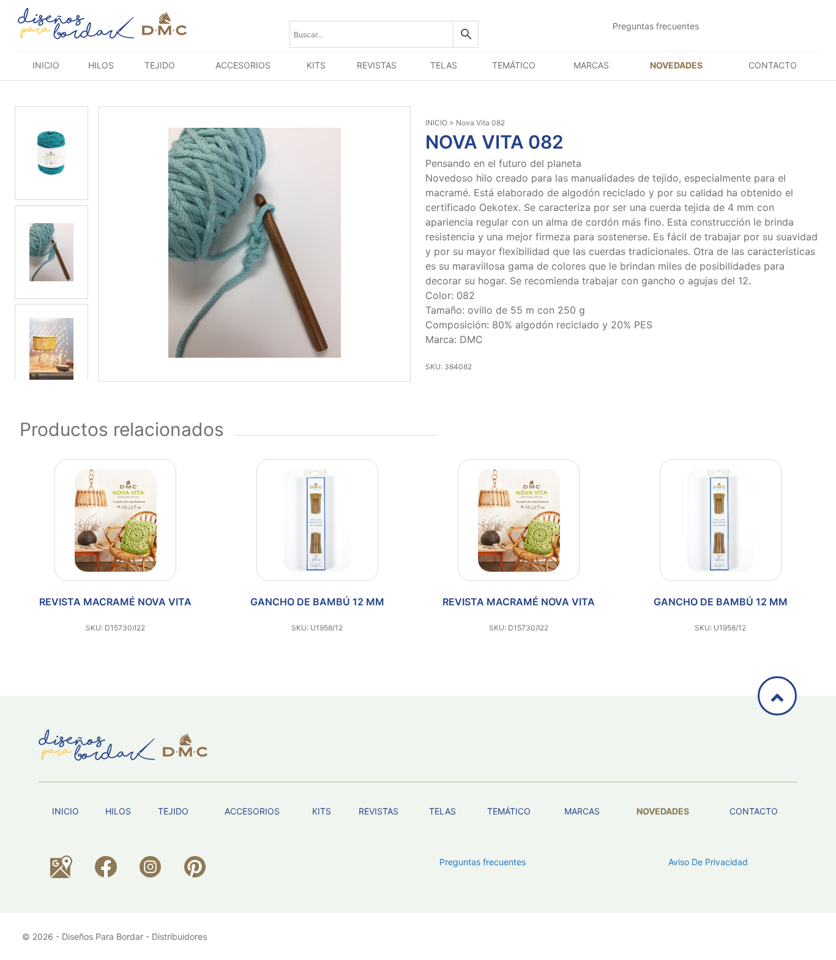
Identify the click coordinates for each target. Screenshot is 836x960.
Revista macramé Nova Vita (115, 602)
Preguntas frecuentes (656, 26)
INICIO (436, 122)
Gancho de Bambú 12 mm (317, 602)
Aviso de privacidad (708, 862)
